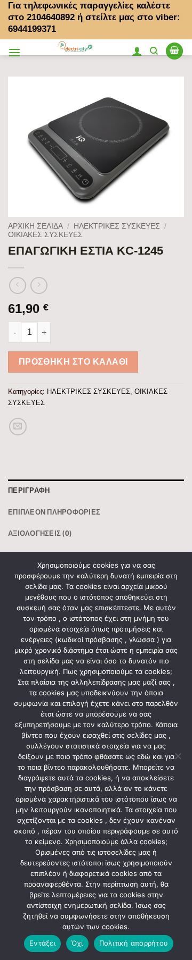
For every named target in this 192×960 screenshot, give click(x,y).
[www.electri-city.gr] (76, 47)
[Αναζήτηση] (154, 51)
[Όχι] (177, 759)
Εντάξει (42, 943)
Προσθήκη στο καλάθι (73, 361)
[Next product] (17, 285)
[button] (14, 52)
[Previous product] (38, 285)
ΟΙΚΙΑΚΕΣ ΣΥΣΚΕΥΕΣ (45, 235)
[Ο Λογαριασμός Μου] (137, 51)
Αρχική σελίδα (35, 226)
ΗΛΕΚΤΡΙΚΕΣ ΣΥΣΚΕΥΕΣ (117, 226)
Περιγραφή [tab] (29, 490)
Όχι (77, 943)
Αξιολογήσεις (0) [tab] (39, 533)
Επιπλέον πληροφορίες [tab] (54, 512)
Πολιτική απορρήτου (134, 943)
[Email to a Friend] (18, 426)
